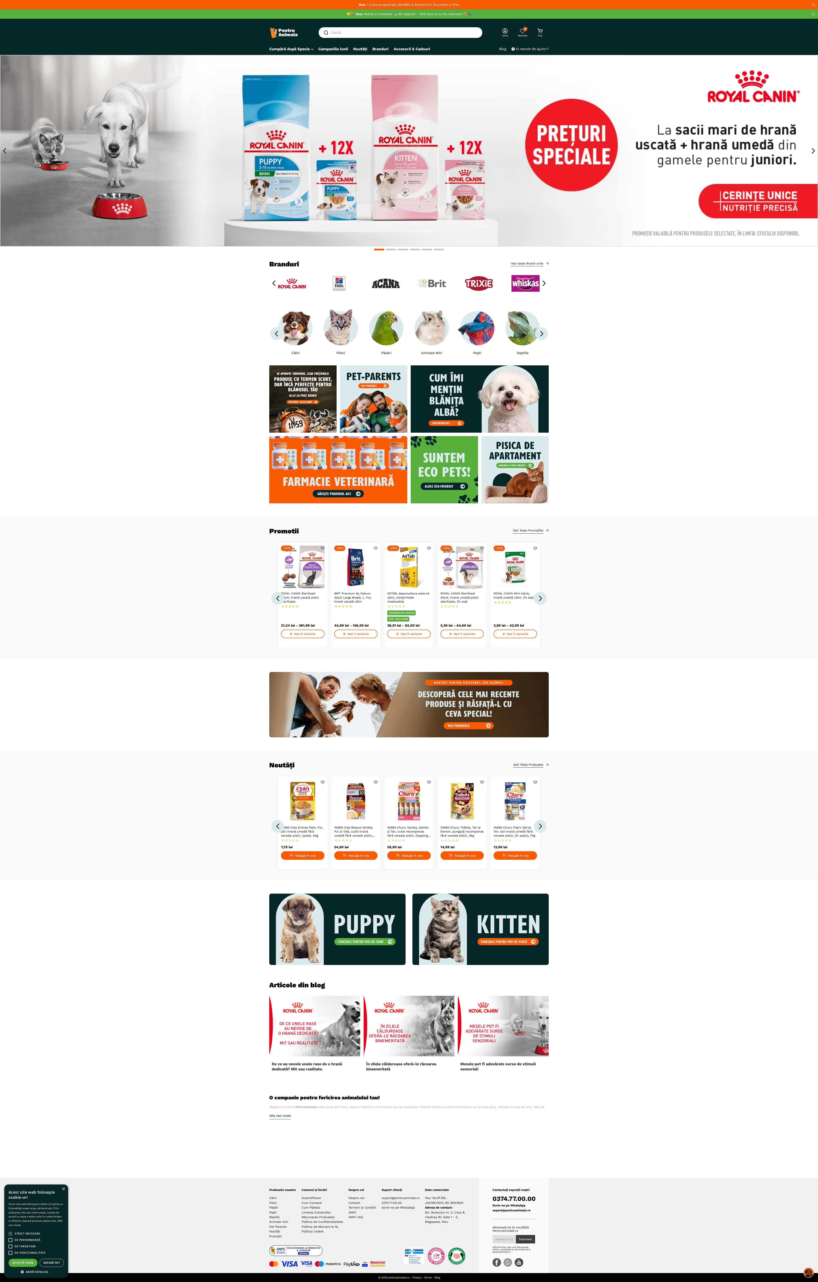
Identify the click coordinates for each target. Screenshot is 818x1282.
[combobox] (400, 32)
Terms (428, 1277)
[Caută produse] (327, 32)
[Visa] (289, 1264)
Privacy (416, 1277)
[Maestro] (328, 1264)
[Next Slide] (813, 151)
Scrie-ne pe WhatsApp (398, 1207)
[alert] (36, 1231)
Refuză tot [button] (51, 1263)
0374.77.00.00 (392, 1202)
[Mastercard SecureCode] (378, 1264)
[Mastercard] (273, 1264)
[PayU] (352, 1264)
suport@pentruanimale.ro (400, 1198)
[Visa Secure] (365, 1264)
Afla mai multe (280, 1115)
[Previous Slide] (5, 151)
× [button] (63, 1189)
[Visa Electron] (306, 1264)
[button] (379, 249)
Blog (437, 1277)
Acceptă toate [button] (23, 1263)
